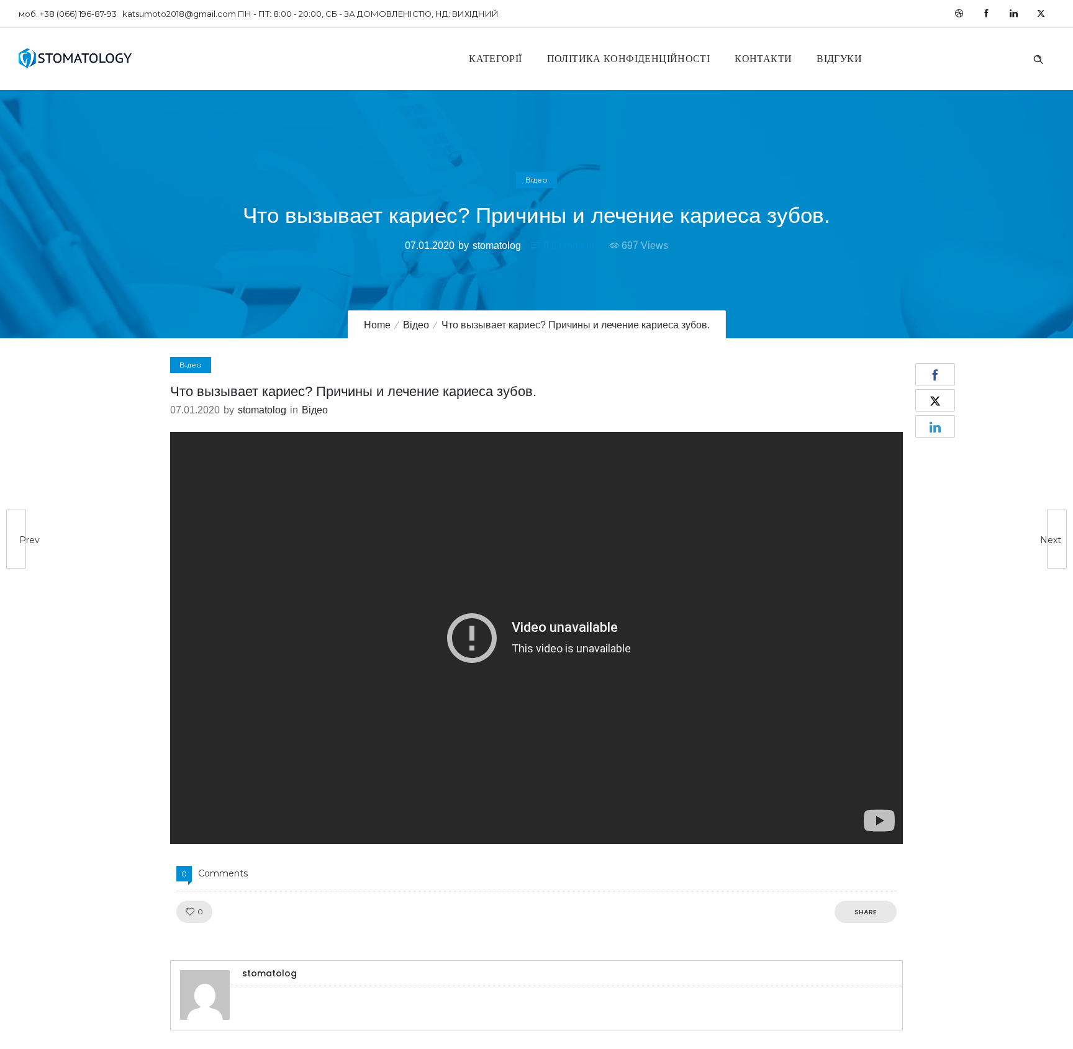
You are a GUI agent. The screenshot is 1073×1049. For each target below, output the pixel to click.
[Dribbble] (958, 13)
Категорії (495, 59)
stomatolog (497, 245)
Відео (416, 325)
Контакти (763, 59)
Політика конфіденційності (628, 59)
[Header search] (1038, 58)
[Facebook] (986, 13)
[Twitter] (1040, 13)
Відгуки (839, 59)
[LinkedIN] (1013, 13)
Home (377, 325)
